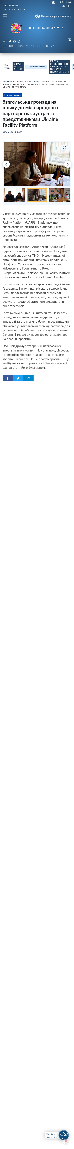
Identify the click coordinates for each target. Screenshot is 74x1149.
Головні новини (32, 81)
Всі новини (18, 81)
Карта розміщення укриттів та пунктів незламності (59, 66)
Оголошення (36, 66)
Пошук (67, 2)
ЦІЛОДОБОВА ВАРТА (28, 45)
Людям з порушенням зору (55, 16)
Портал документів (14, 9)
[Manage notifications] (66, 1141)
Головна (6, 81)
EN (69, 6)
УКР (64, 6)
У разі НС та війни (18, 67)
